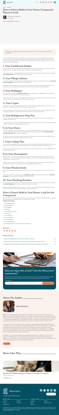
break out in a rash (22, 93)
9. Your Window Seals (8, 219)
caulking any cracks (29, 174)
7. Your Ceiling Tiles (8, 215)
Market (45, 401)
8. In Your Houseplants (8, 217)
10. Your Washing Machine (9, 221)
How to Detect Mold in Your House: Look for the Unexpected (17, 223)
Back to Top (50, 394)
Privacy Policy (6, 404)
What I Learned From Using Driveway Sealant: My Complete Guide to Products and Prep (24, 241)
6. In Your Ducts (7, 213)
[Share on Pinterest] (15, 231)
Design (31, 402)
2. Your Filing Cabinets (8, 205)
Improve (9, 7)
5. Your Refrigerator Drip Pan (10, 211)
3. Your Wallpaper (8, 207)
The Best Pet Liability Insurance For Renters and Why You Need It (19, 238)
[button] (55, 2)
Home (4, 7)
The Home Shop (47, 402)
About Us (5, 401)
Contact (5, 402)
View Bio (6, 343)
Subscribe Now (47, 283)
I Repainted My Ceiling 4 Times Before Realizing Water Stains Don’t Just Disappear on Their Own (26, 244)
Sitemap (18, 401)
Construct (32, 401)
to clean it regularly (9, 184)
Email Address (8, 280)
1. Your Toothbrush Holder (9, 203)
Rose (4, 314)
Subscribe (19, 402)
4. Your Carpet (7, 209)
